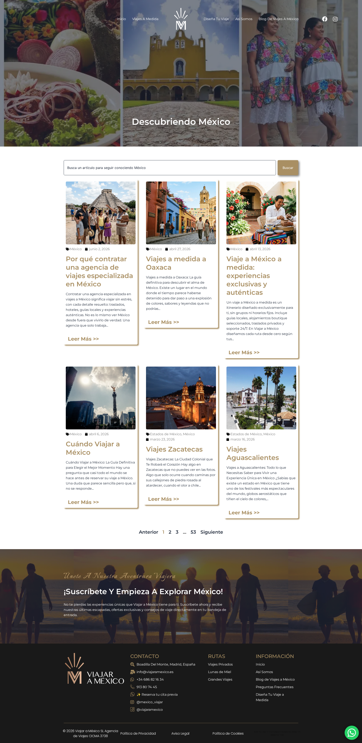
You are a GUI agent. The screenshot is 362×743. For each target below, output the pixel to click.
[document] (181, 371)
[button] (246, 310)
